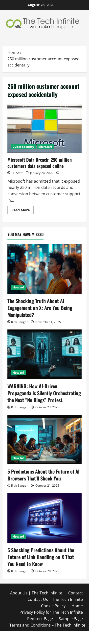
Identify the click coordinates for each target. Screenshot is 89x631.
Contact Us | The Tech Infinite (55, 599)
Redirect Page (40, 618)
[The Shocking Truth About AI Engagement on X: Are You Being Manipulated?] (44, 269)
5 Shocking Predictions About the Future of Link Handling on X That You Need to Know (40, 556)
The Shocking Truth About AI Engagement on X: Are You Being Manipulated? (39, 307)
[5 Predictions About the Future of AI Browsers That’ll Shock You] (44, 439)
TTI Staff (16, 173)
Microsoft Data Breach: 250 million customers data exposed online (44, 128)
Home (77, 606)
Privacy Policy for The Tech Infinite (51, 612)
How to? (18, 287)
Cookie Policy (53, 606)
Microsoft (45, 147)
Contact (75, 593)
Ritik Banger (19, 322)
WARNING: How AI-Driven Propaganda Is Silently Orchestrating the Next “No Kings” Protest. (44, 393)
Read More (22, 210)
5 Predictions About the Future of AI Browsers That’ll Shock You (43, 475)
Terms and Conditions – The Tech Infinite (47, 625)
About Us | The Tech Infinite (36, 593)
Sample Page (71, 618)
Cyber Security (23, 147)
